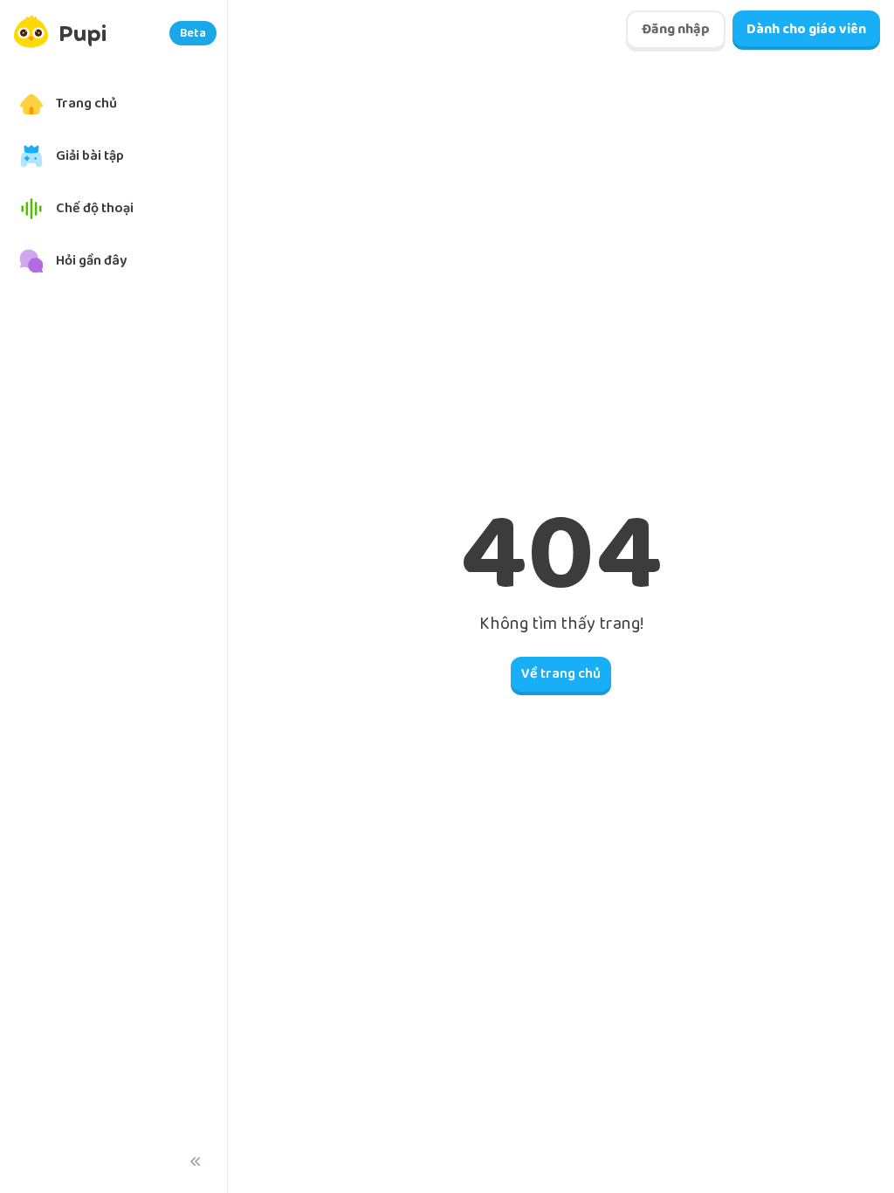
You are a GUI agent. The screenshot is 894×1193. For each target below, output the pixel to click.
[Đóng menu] (196, 1162)
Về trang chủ (561, 674)
